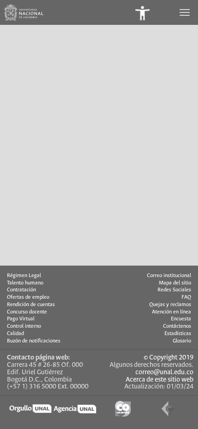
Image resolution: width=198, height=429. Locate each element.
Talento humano (25, 283)
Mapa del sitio (175, 283)
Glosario (182, 341)
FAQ (186, 297)
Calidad (15, 333)
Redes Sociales (174, 290)
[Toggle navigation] (185, 12)
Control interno (24, 326)
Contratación (21, 290)
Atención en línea (171, 312)
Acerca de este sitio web (159, 379)
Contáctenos (177, 326)
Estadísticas (177, 333)
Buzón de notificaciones (33, 341)
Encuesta (181, 319)
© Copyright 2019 (168, 357)
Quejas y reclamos (170, 304)
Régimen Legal (24, 275)
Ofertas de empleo (28, 297)
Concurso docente (27, 312)
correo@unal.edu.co (164, 372)
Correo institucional (169, 275)
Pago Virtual (21, 319)
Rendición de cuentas (31, 304)
